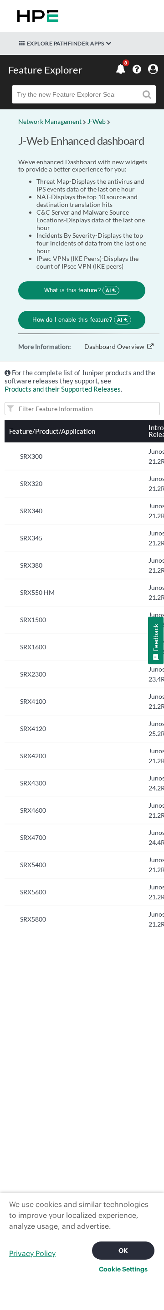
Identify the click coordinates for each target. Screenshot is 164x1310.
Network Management (50, 121)
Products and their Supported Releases (63, 389)
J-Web (96, 121)
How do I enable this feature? (77, 319)
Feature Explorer (45, 70)
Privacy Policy (32, 1253)
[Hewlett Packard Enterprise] (36, 16)
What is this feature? (77, 290)
